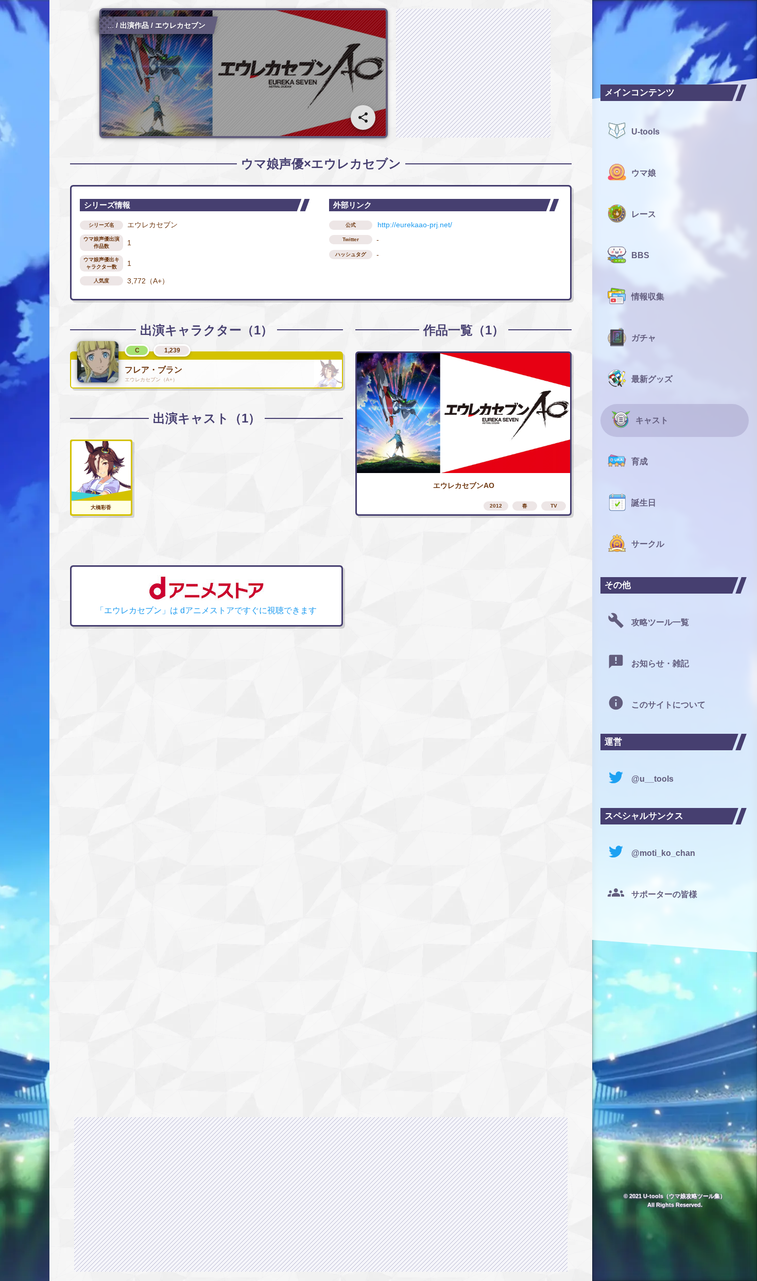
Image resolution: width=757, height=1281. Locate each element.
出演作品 (134, 25)
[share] (363, 117)
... (111, 25)
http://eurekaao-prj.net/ (414, 225)
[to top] (563, 1256)
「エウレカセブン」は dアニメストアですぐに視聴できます (206, 610)
